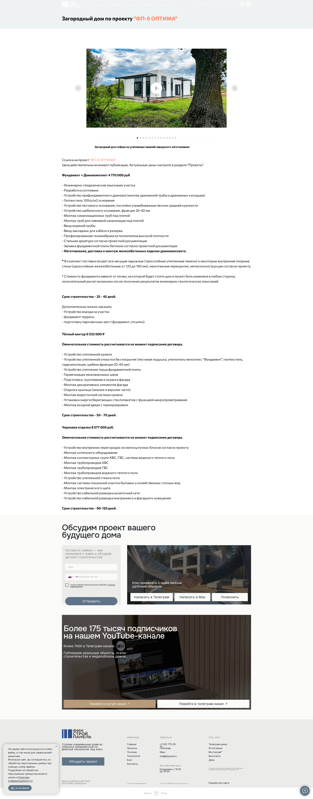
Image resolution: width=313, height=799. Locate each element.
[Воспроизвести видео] (156, 88)
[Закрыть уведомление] (56, 746)
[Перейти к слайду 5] (149, 138)
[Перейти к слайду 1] (137, 138)
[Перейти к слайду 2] (140, 138)
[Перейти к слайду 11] (166, 138)
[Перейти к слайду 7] (155, 138)
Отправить (91, 601)
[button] (226, 4)
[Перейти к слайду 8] (158, 138)
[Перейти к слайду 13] (172, 138)
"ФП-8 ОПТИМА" (155, 18)
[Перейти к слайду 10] (163, 138)
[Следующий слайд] (234, 88)
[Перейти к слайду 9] (161, 138)
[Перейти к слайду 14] (175, 138)
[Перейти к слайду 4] (146, 138)
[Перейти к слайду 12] (169, 138)
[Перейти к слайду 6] (152, 138)
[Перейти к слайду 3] (143, 138)
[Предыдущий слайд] (78, 88)
